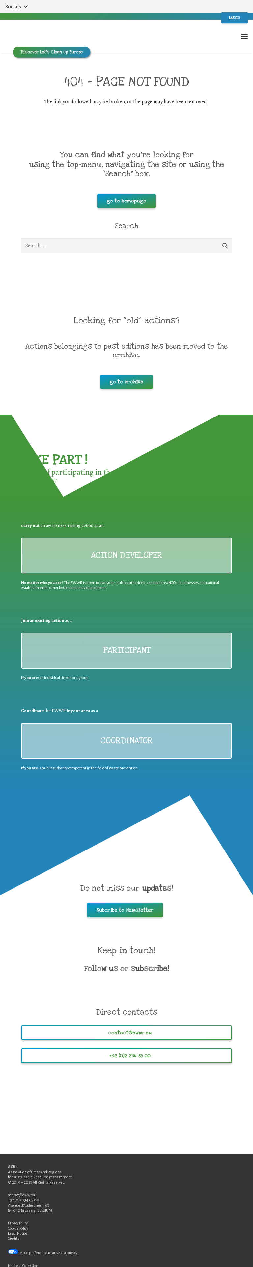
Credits (13, 1238)
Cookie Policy (18, 1228)
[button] (16, 6)
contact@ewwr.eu (22, 1195)
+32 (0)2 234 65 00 (23, 1200)
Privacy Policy (18, 1223)
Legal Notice (17, 1233)
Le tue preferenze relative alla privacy (47, 1253)
